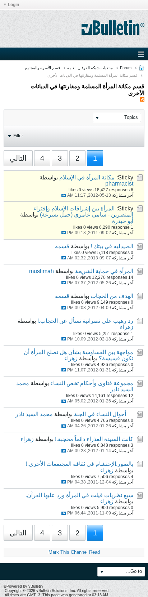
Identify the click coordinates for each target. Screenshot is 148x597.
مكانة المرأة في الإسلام (87, 177)
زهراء (126, 327)
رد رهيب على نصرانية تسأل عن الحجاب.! (85, 321)
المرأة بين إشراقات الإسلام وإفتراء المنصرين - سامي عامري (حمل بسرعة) (83, 211)
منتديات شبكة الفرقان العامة (90, 68)
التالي (18, 158)
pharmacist (119, 184)
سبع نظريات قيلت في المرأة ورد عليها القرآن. (79, 495)
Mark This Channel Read (74, 552)
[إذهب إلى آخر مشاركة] (63, 195)
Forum (125, 68)
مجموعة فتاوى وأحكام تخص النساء (91, 383)
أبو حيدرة (122, 221)
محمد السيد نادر (34, 414)
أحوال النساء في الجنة (100, 414)
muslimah (41, 271)
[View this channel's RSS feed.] (142, 100)
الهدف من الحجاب (112, 296)
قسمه (62, 246)
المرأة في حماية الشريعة (104, 271)
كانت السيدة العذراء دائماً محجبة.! (94, 439)
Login (13, 4)
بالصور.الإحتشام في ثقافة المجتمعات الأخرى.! (79, 464)
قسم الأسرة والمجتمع (42, 68)
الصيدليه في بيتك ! (112, 246)
